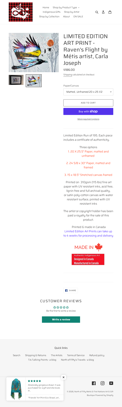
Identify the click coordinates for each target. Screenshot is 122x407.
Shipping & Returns (35, 355)
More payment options (88, 119)
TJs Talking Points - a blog (42, 360)
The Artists (56, 355)
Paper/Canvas (71, 86)
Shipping (67, 74)
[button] (63, 377)
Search (16, 355)
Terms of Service (76, 355)
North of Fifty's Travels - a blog (77, 360)
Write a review (61, 319)
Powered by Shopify (104, 395)
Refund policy (96, 355)
